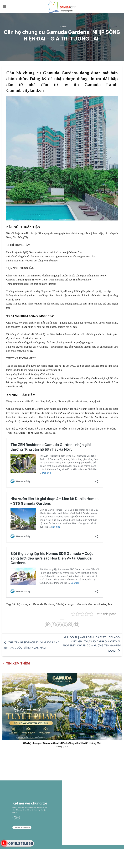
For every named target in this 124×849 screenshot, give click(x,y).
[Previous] (7, 711)
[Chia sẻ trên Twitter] (59, 624)
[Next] (117, 711)
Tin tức (62, 26)
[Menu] (4, 6)
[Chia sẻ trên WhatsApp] (47, 624)
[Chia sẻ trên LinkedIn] (76, 624)
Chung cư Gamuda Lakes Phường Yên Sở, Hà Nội (62, 743)
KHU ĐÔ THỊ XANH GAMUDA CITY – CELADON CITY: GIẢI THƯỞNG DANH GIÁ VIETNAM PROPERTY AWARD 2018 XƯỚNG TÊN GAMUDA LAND (92, 644)
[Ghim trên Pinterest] (70, 624)
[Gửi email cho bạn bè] (65, 624)
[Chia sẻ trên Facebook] (53, 624)
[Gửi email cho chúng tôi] (18, 817)
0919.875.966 (20, 843)
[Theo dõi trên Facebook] (14, 817)
